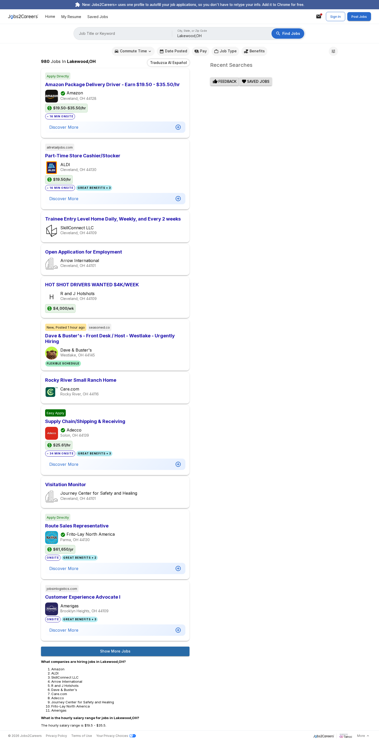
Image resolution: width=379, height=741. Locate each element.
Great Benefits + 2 (79, 557)
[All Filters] (333, 51)
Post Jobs (359, 16)
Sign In (335, 16)
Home (50, 16)
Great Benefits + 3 (94, 188)
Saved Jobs (97, 16)
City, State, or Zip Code (192, 30)
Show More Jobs (115, 651)
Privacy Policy (56, 736)
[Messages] (319, 16)
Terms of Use (81, 736)
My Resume (71, 16)
